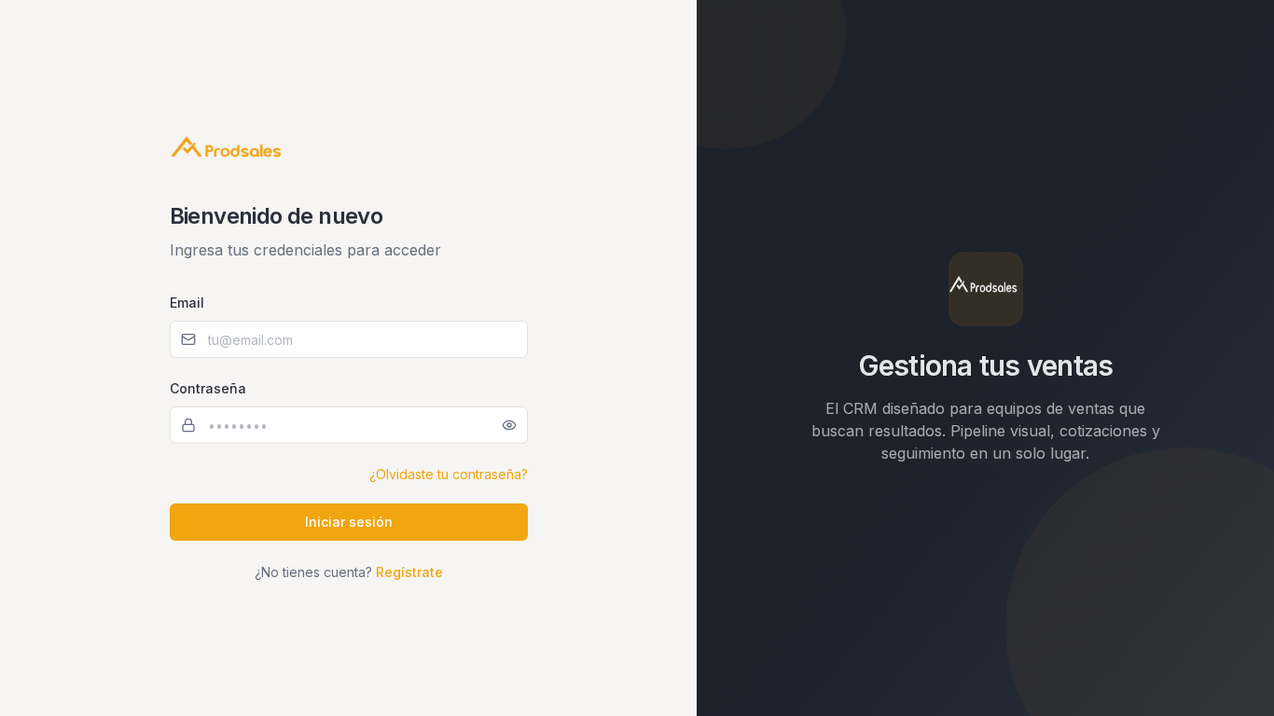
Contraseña (208, 388)
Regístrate (409, 572)
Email (187, 302)
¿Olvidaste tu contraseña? (448, 474)
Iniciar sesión (349, 522)
